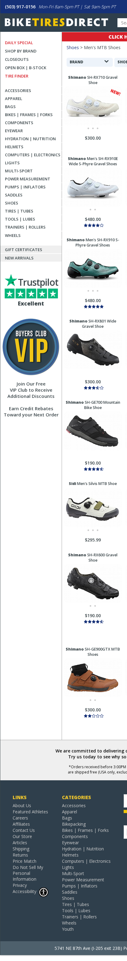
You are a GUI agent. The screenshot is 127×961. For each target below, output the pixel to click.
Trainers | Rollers (25, 227)
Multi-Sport (19, 171)
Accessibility (24, 891)
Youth (68, 929)
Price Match (24, 861)
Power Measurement (27, 179)
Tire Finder (16, 76)
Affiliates (21, 824)
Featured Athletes (30, 812)
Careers (20, 818)
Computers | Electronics (32, 155)
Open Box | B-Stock (25, 67)
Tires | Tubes (19, 211)
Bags (10, 106)
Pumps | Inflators (25, 187)
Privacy (20, 885)
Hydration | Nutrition (30, 138)
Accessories (18, 90)
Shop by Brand (20, 51)
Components (19, 122)
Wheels (13, 235)
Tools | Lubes (20, 219)
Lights (12, 163)
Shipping (21, 849)
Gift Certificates (23, 249)
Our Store (22, 836)
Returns (20, 855)
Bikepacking (74, 824)
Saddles (14, 195)
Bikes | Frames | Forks (29, 114)
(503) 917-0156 (20, 7)
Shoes (11, 203)
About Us (22, 805)
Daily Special (19, 42)
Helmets (14, 147)
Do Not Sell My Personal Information (28, 873)
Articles (20, 842)
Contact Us (24, 830)
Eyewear (14, 130)
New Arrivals (19, 258)
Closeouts (17, 59)
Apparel (13, 98)
